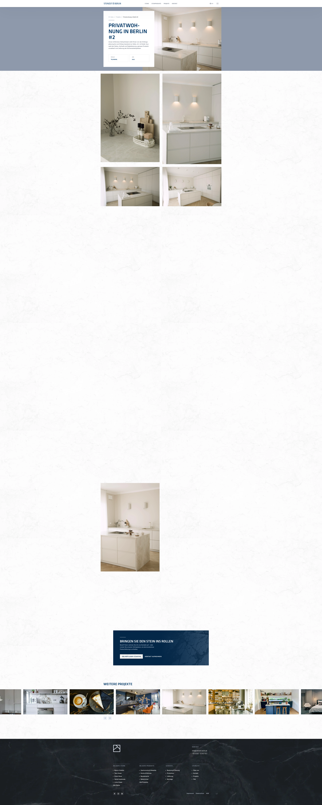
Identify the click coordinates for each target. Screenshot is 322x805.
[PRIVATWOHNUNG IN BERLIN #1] (277, 701)
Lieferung (170, 776)
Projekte (166, 3)
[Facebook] (114, 793)
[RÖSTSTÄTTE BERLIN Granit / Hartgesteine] (92, 701)
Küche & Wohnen (146, 773)
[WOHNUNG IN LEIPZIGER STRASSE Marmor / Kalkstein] (45, 701)
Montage (170, 779)
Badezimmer (145, 779)
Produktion (170, 773)
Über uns (196, 770)
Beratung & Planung (173, 770)
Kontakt (174, 3)
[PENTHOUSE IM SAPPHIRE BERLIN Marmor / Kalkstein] (138, 701)
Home (112, 17)
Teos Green (118, 773)
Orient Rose (118, 776)
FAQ (194, 779)
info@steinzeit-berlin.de (199, 751)
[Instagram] (118, 793)
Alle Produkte (143, 782)
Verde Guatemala (119, 779)
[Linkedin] (122, 793)
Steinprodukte (156, 3)
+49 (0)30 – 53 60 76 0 (199, 753)
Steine (147, 3)
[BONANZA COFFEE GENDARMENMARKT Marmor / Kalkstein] (230, 701)
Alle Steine (116, 785)
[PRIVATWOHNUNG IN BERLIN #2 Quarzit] (184, 701)
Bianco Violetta (119, 770)
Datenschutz (200, 793)
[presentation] (105, 718)
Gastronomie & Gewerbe (148, 770)
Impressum (190, 793)
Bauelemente (145, 776)
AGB (207, 793)
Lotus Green (118, 782)
